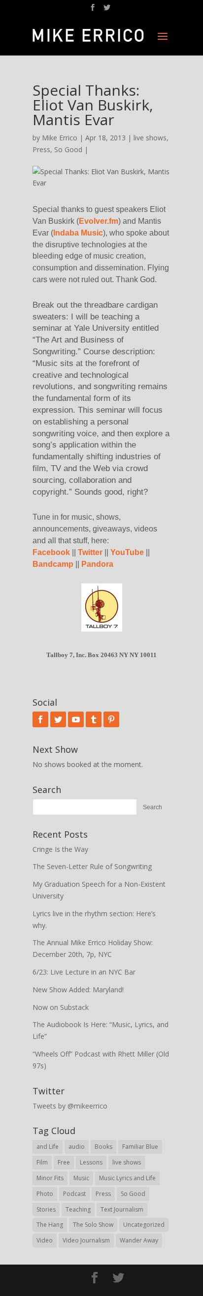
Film (42, 1162)
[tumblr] (94, 719)
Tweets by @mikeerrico (70, 1106)
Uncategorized (144, 1224)
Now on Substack (61, 1007)
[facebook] (40, 719)
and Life (47, 1146)
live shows (150, 137)
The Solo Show (93, 1224)
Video (44, 1240)
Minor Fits (50, 1178)
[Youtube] (76, 719)
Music (81, 1178)
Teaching (78, 1209)
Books (103, 1146)
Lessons (91, 1162)
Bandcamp (53, 564)
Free (64, 1162)
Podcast (74, 1194)
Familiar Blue (140, 1146)
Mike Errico (59, 137)
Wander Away (139, 1240)
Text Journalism (122, 1209)
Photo (44, 1194)
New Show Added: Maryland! (78, 989)
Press (41, 149)
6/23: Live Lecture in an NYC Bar (84, 972)
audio (76, 1146)
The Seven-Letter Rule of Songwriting (92, 866)
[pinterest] (111, 719)
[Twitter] (58, 719)
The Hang (49, 1224)
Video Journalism (86, 1240)
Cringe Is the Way (60, 849)
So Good (68, 149)
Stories (46, 1209)
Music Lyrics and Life (127, 1178)
